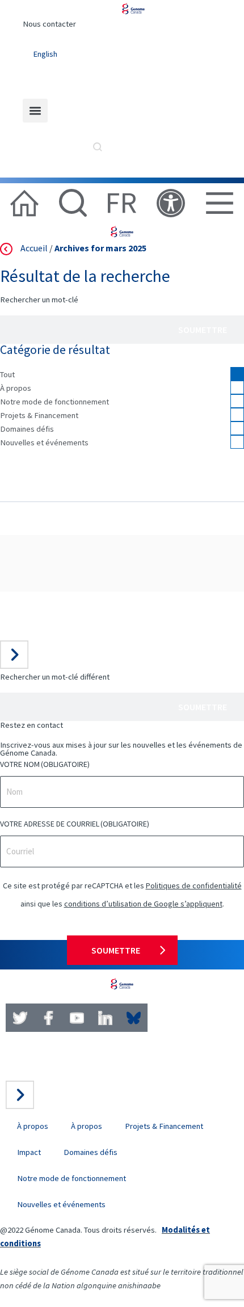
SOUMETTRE (115, 950)
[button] (35, 111)
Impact (29, 1152)
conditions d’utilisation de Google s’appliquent (143, 904)
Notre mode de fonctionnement (54, 402)
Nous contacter (49, 24)
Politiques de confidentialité (194, 885)
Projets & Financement (39, 415)
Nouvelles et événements (44, 442)
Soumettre (202, 329)
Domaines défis (27, 429)
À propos (15, 388)
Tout (7, 374)
